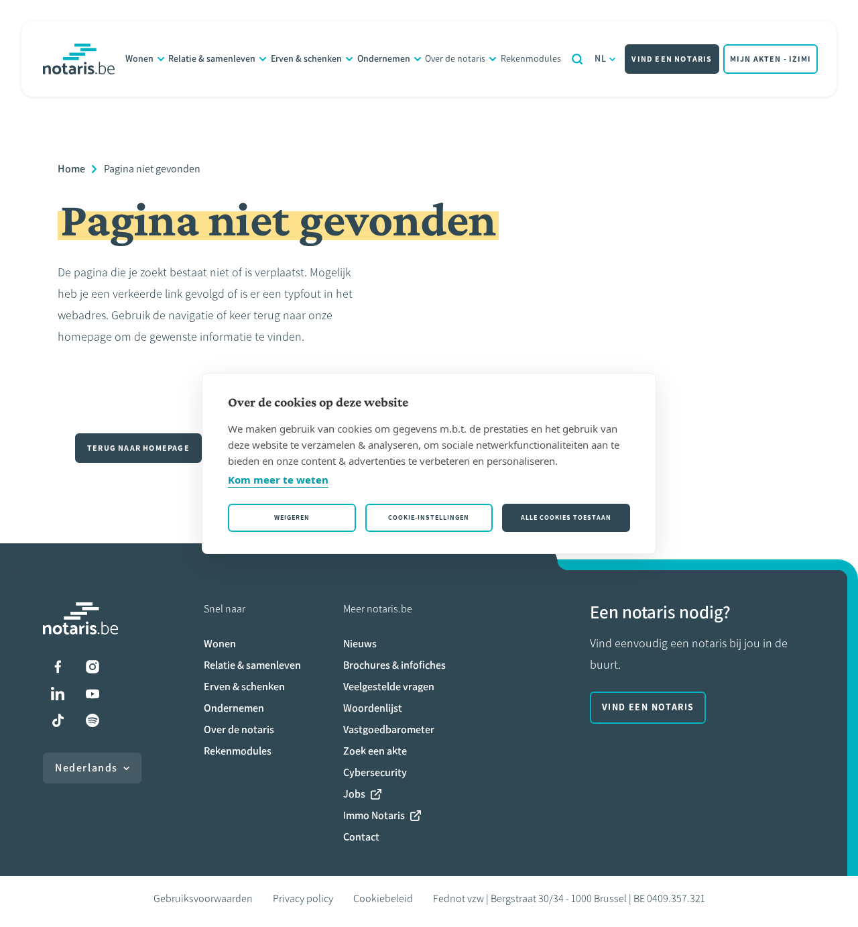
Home (71, 168)
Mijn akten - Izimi (771, 59)
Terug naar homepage (138, 448)
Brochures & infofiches (394, 665)
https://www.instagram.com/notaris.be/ (92, 666)
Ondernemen (383, 58)
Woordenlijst (372, 708)
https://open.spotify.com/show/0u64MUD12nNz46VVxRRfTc (92, 720)
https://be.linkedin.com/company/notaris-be (57, 693)
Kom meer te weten (278, 479)
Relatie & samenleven (211, 58)
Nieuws (360, 643)
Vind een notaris (671, 59)
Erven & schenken (306, 58)
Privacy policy (303, 898)
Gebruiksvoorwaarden (203, 898)
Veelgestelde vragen (388, 686)
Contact (361, 836)
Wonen (139, 58)
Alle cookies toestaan (566, 517)
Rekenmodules (531, 58)
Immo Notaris (374, 815)
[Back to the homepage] (79, 59)
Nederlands (86, 767)
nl (601, 58)
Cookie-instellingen (428, 517)
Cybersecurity (375, 772)
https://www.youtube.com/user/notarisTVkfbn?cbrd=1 (92, 693)
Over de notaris (455, 58)
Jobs (354, 793)
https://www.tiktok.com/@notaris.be (57, 720)
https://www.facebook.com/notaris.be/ (57, 666)
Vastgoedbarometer (388, 729)
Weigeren (292, 517)
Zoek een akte (375, 751)
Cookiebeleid (383, 898)
